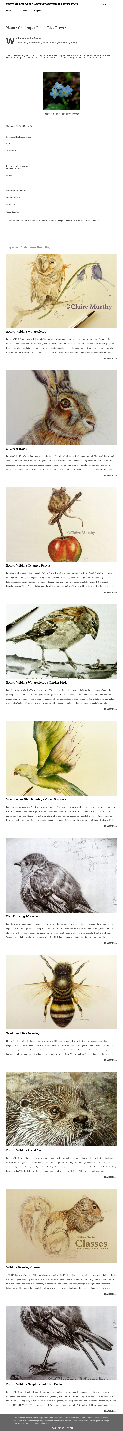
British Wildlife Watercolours (26, 331)
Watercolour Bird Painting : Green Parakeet (36, 799)
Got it (69, 1428)
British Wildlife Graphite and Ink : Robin (34, 1384)
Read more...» (110, 358)
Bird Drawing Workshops (23, 916)
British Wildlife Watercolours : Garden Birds (36, 682)
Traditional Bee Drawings (23, 1033)
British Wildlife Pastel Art (23, 1150)
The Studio (22, 11)
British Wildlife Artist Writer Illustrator (42, 4)
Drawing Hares (16, 448)
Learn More (57, 1428)
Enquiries (38, 11)
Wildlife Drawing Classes (23, 1267)
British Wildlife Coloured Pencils (28, 565)
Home (8, 11)
